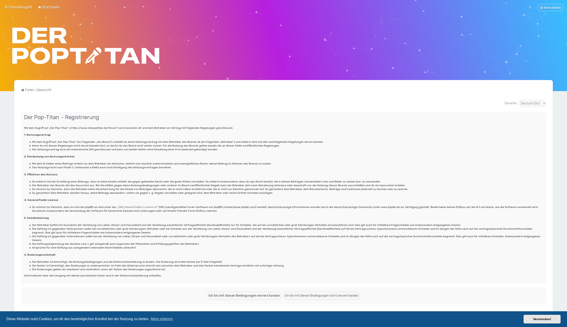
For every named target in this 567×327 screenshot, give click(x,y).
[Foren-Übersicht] (86, 45)
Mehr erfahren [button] (162, 319)
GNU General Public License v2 (137, 207)
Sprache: (511, 103)
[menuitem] (49, 7)
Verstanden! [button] (542, 319)
